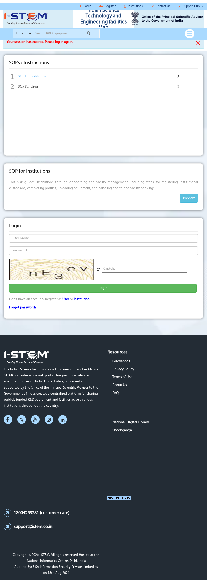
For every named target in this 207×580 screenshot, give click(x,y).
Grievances (121, 361)
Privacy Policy (123, 369)
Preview (189, 198)
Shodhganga (122, 430)
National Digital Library (130, 422)
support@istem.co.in (33, 527)
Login (103, 288)
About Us (119, 385)
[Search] (88, 33)
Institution (82, 299)
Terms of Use (122, 377)
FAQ (115, 393)
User (65, 299)
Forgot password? (22, 307)
